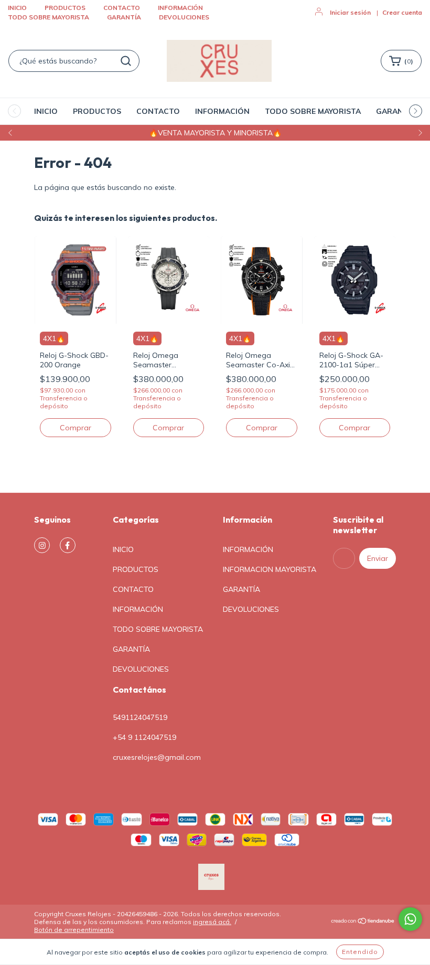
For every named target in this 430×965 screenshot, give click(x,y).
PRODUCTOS (65, 8)
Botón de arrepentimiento (74, 930)
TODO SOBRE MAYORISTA (48, 17)
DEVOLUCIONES (184, 17)
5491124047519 (140, 717)
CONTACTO (121, 8)
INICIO (17, 8)
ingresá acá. (212, 922)
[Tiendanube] (363, 922)
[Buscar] (125, 60)
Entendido (360, 952)
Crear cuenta (402, 12)
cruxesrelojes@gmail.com (157, 757)
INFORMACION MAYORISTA (269, 569)
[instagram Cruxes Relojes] (42, 545)
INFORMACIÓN (180, 8)
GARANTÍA (124, 17)
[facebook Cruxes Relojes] (68, 545)
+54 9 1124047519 (144, 737)
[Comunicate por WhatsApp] (410, 919)
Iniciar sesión (350, 12)
